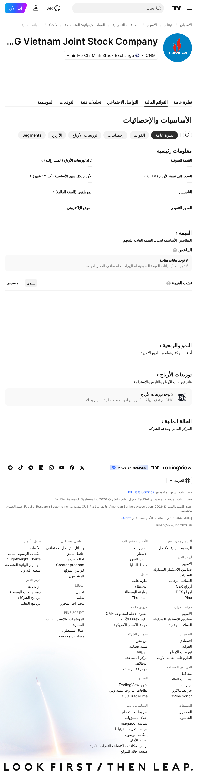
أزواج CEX (184, 586)
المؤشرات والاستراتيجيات (65, 619)
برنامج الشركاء (29, 597)
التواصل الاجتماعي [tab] (122, 102)
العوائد (187, 646)
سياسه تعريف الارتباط (131, 729)
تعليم (80, 597)
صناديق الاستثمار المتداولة (172, 569)
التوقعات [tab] (67, 102)
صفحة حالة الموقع (134, 751)
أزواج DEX (184, 592)
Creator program (70, 564)
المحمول (185, 712)
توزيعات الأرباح (181, 652)
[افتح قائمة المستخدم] (36, 8)
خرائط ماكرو (182, 690)
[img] (74, 55)
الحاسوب (185, 717)
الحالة (178, 421)
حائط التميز (75, 553)
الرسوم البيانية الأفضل (175, 548)
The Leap (140, 597)
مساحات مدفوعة (71, 636)
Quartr (126, 518)
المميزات (141, 548)
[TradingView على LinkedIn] (41, 467)
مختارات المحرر (72, 603)
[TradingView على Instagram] (51, 467)
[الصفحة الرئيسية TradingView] (176, 8)
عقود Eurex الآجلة (134, 619)
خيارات (186, 684)
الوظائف (141, 663)
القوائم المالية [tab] (156, 102)
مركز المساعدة (136, 657)
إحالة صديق (75, 559)
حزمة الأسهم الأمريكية (131, 624)
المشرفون (76, 576)
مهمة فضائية (138, 646)
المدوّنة (142, 652)
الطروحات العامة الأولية (174, 657)
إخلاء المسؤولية (136, 717)
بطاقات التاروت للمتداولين (128, 690)
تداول (80, 592)
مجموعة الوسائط (135, 669)
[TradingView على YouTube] (61, 467)
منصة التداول (31, 570)
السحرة (78, 624)
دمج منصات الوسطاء (25, 592)
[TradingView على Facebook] (71, 467)
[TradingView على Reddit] (10, 467)
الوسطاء (141, 586)
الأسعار (142, 553)
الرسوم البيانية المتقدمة (23, 564)
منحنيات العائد (181, 679)
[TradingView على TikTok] (20, 467)
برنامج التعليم (31, 603)
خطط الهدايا (139, 564)
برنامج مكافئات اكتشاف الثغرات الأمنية (119, 745)
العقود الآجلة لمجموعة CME (127, 613)
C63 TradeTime (135, 696)
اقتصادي (186, 640)
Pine (188, 597)
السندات (186, 575)
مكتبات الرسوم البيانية (24, 553)
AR (50, 8)
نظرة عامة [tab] (183, 102)
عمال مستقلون (73, 630)
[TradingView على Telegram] (30, 467)
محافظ (186, 673)
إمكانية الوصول (136, 734)
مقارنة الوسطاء (136, 592)
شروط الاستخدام (135, 712)
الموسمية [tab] (45, 102)
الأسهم (187, 563)
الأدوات (35, 548)
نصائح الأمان (139, 740)
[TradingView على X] (82, 467)
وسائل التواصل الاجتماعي (65, 548)
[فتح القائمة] (189, 8)
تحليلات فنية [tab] (91, 102)
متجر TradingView (133, 684)
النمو (177, 345)
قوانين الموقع (74, 570)
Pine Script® (181, 696)
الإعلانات (34, 586)
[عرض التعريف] (175, 250)
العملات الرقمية (180, 580)
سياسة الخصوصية (134, 723)
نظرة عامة (140, 580)
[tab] (164, 135)
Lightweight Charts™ (23, 559)
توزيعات (176, 374)
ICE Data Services (141, 492)
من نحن (142, 640)
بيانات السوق (138, 559)
